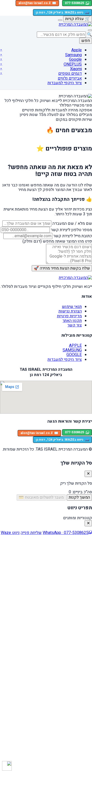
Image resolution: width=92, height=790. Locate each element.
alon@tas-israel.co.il (37, 3)
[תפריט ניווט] (90, 30)
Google (75, 59)
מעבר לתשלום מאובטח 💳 (41, 497)
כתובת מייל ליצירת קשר (72, 236)
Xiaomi (76, 69)
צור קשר (74, 325)
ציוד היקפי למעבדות (65, 83)
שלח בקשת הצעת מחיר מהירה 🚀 (62, 268)
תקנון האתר (72, 321)
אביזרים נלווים (70, 78)
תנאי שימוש (72, 307)
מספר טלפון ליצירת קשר (71, 230)
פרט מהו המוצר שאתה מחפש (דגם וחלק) (57, 241)
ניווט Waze (10, 533)
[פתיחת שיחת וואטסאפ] (7, 766)
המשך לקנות (79, 497)
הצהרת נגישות (70, 311)
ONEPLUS (73, 64)
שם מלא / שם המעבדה (72, 223)
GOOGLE (74, 355)
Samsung (73, 55)
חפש (85, 41)
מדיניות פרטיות (69, 316)
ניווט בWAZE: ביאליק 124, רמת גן (62, 12)
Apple (76, 50)
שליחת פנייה (31, 533)
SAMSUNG (72, 350)
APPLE (75, 345)
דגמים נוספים (70, 73)
